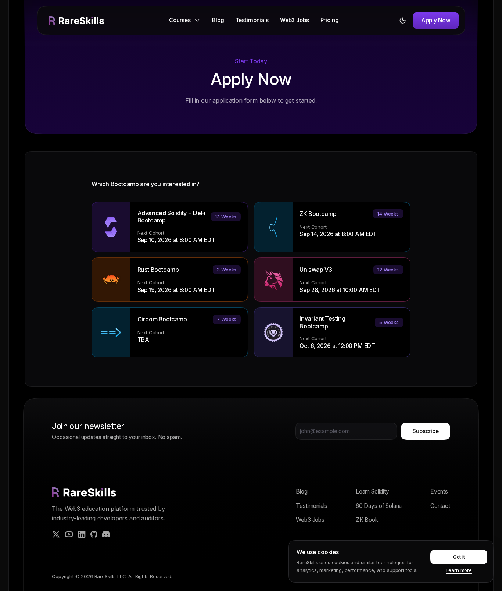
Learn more (459, 570)
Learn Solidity (372, 491)
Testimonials (252, 20)
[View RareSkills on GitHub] (93, 534)
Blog (218, 20)
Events (439, 491)
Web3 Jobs (294, 20)
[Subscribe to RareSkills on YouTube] (69, 534)
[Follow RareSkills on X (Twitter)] (56, 534)
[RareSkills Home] (76, 20)
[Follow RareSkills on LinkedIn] (82, 534)
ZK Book (367, 519)
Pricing (329, 20)
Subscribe (425, 431)
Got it (459, 557)
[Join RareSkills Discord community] (106, 534)
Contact (440, 505)
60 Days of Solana (379, 505)
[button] (184, 20)
